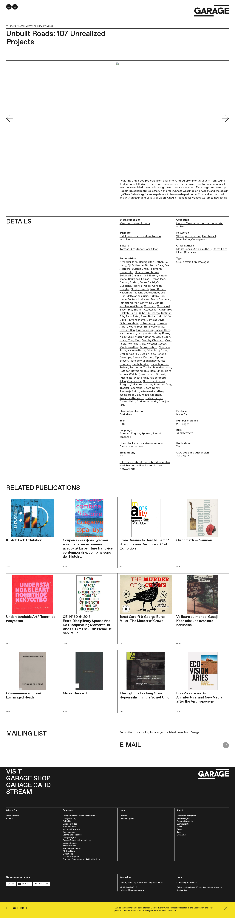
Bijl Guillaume (135, 265)
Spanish (146, 433)
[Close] (226, 908)
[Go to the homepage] (211, 10)
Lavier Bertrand (129, 299)
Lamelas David (155, 319)
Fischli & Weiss (142, 285)
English (135, 433)
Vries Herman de (142, 384)
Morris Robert (148, 347)
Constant (149, 306)
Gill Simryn (150, 275)
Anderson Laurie (147, 401)
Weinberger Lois (130, 394)
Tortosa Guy (127, 249)
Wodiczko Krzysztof (132, 398)
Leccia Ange (151, 292)
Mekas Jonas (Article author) (193, 249)
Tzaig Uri (125, 384)
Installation (183, 239)
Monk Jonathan (129, 347)
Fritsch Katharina (143, 336)
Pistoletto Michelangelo (144, 360)
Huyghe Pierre (136, 319)
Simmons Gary (162, 384)
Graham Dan (127, 330)
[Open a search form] (15, 7)
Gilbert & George (149, 313)
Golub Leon (163, 336)
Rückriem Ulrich (153, 370)
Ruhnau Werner (129, 302)
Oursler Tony (147, 353)
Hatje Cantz (183, 414)
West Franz (141, 377)
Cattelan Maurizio (137, 296)
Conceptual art (200, 239)
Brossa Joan (158, 279)
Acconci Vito (127, 401)
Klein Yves (126, 336)
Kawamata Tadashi (131, 292)
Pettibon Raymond (131, 370)
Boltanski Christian (131, 275)
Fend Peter (132, 316)
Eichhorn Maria (129, 323)
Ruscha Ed (126, 377)
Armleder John (128, 262)
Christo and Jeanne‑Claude (141, 304)
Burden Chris (140, 268)
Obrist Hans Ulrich (147, 249)
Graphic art (209, 236)
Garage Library (25, 26)
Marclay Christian (152, 340)
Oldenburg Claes (157, 350)
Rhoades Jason (162, 367)
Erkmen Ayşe (141, 309)
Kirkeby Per (157, 296)
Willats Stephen (151, 394)
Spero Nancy (152, 387)
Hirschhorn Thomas (147, 272)
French (157, 433)
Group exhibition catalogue (192, 262)
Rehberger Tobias (140, 367)
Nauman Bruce (136, 350)
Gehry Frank (161, 333)
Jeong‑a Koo (145, 333)
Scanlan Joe (134, 381)
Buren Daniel (147, 282)
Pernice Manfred (143, 357)
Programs (11, 26)
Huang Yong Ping (130, 340)
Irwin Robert (158, 289)
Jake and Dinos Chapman (155, 299)
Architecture (193, 236)
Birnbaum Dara (154, 265)
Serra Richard (149, 316)
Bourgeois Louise (138, 279)
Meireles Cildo (136, 343)
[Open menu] (9, 7)
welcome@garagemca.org (132, 890)
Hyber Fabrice (154, 398)
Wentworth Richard (153, 374)
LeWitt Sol (146, 302)
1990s (180, 236)
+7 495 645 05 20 (128, 887)
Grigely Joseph (140, 289)
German (124, 433)
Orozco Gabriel (129, 353)
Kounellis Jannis (138, 326)
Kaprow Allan (128, 333)
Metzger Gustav (156, 343)
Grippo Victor (144, 330)
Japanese (125, 437)
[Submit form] (226, 745)
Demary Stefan (129, 282)
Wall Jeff (134, 374)
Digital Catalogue (44, 26)
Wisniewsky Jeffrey (152, 391)
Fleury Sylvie (156, 326)
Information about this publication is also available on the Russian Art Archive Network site (145, 465)
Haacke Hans (162, 330)
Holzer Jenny (147, 323)
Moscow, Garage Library (135, 223)
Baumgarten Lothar (151, 262)
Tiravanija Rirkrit (129, 391)
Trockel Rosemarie (131, 387)
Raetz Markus (140, 364)
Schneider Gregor (154, 381)
